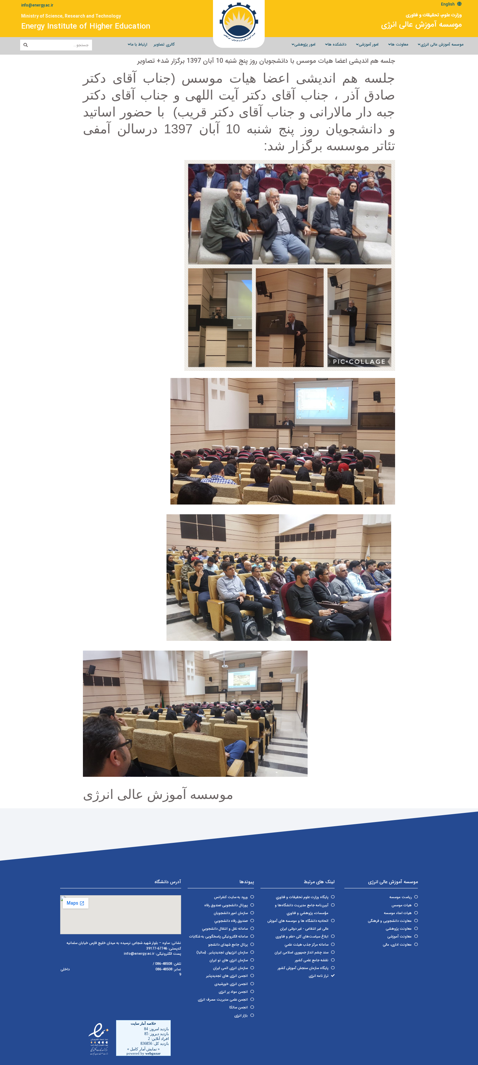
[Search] (25, 45)
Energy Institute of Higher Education (85, 26)
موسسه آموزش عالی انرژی (421, 25)
